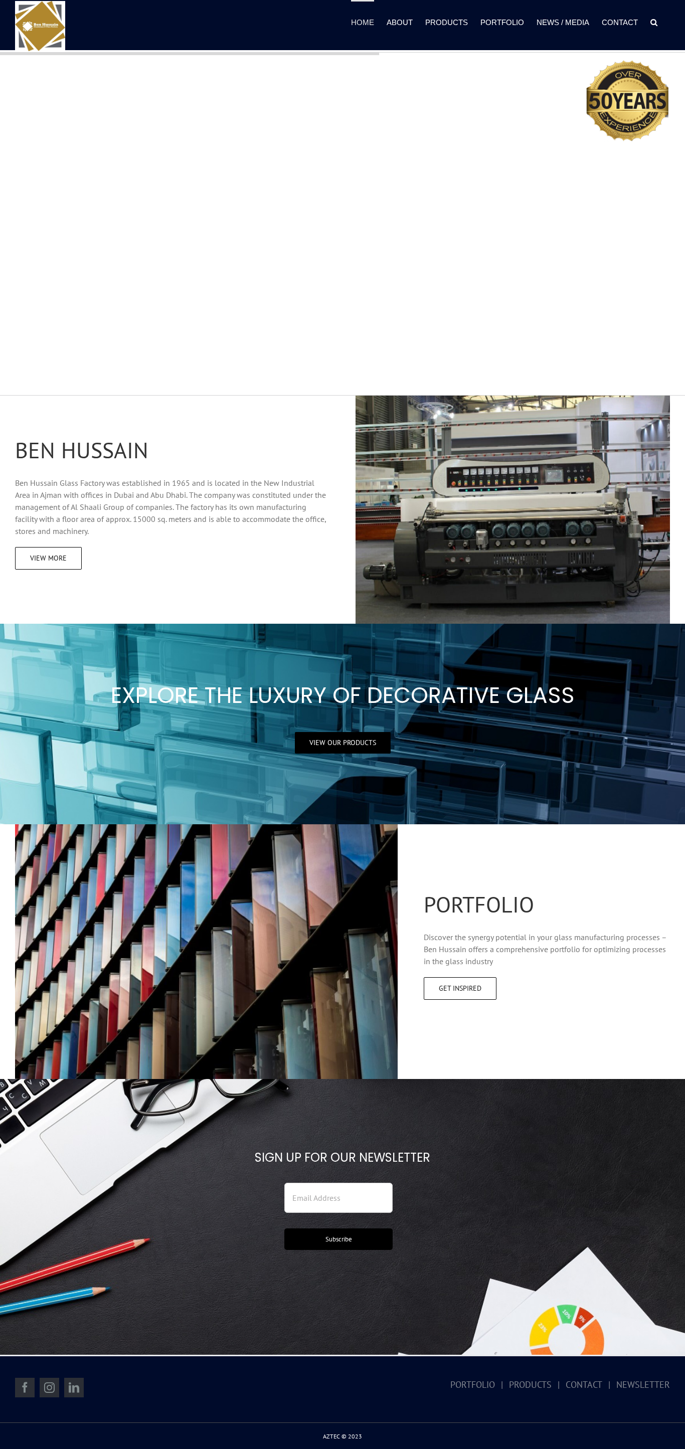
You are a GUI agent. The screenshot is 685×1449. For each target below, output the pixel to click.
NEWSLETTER (643, 1384)
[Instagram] (49, 1387)
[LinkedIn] (74, 1387)
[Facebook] (25, 1387)
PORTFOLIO (472, 1384)
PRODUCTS (530, 1384)
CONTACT (584, 1384)
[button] (653, 21)
